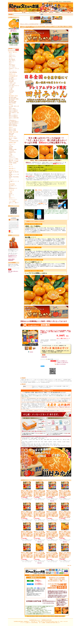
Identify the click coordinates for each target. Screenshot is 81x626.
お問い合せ (51, 12)
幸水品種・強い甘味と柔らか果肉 (14, 172)
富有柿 (10, 139)
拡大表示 (31, 351)
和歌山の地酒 (11, 133)
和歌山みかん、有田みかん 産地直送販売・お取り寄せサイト (62, 3)
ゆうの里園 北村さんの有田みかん (14, 107)
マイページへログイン (33, 12)
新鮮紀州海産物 (12, 184)
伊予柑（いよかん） (12, 56)
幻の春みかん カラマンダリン (14, 69)
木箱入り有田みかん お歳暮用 (13, 113)
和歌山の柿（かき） (12, 136)
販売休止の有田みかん (13, 124)
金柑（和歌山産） (12, 59)
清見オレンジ (11, 61)
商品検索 (10, 14)
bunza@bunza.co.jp (12, 255)
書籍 (10, 196)
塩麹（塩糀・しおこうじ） (14, 160)
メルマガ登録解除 (12, 262)
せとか (10, 63)
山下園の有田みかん (12, 120)
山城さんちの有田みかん (13, 111)
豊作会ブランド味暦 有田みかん (13, 30)
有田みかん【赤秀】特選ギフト (14, 118)
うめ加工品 (11, 92)
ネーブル (10, 57)
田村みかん (11, 127)
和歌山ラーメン (12, 156)
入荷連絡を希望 (44, 356)
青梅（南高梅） (12, 100)
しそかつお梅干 (12, 84)
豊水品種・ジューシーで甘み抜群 (14, 175)
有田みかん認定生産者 (13, 125)
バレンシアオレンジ (12, 71)
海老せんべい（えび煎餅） (14, 161)
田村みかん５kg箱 (12, 128)
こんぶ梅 (10, 88)
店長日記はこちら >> (12, 256)
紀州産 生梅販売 (11, 259)
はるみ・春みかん (12, 60)
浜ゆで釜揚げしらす (12, 185)
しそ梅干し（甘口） (12, 82)
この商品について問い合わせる (62, 362)
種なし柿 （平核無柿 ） (13, 138)
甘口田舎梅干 (11, 81)
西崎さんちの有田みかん (13, 115)
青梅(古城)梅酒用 (12, 102)
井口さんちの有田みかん (13, 116)
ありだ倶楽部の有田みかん (14, 121)
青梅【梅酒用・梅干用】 (13, 95)
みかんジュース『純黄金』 (14, 158)
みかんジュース (12, 144)
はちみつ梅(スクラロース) (14, 85)
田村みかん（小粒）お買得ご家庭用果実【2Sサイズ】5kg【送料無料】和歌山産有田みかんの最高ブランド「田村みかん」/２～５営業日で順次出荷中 (65, 555)
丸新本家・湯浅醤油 (12, 162)
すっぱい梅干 (11, 87)
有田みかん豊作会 (12, 108)
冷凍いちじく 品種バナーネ (14, 203)
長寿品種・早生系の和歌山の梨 (14, 177)
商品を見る (52, 500)
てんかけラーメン (12, 157)
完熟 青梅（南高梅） (13, 101)
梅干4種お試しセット (13, 78)
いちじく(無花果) (12, 201)
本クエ (10, 186)
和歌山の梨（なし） (12, 170)
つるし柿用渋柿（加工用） (14, 140)
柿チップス (11, 166)
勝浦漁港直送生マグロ (13, 188)
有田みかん (11, 104)
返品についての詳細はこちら (62, 360)
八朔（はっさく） (12, 55)
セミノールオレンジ (12, 67)
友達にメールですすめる (61, 364)
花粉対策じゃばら (12, 74)
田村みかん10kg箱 (12, 130)
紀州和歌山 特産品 (12, 142)
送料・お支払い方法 (43, 12)
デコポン (10, 53)
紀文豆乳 (10, 193)
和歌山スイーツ (12, 197)
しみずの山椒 (11, 150)
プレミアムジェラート (13, 199)
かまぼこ (10, 153)
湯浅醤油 (10, 148)
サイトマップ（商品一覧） (67, 12)
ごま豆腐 (10, 154)
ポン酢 (10, 145)
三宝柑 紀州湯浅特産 (13, 72)
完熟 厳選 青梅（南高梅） (14, 98)
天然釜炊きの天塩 (12, 152)
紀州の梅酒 (11, 134)
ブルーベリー (11, 179)
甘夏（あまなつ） (12, 64)
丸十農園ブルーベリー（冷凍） (14, 182)
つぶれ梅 (10, 89)
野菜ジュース (11, 194)
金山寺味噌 (11, 146)
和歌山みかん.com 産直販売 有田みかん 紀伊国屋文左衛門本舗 (60, 1)
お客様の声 (57, 12)
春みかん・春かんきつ (13, 52)
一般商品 (10, 191)
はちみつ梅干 (11, 80)
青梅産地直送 (10, 260)
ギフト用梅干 (11, 77)
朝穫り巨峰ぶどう (12, 168)
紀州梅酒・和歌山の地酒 (13, 131)
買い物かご (24, 12)
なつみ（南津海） (12, 65)
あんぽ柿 (10, 164)
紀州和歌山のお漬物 (12, 149)
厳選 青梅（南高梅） (13, 97)
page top (69, 565)
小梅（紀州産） (12, 91)
